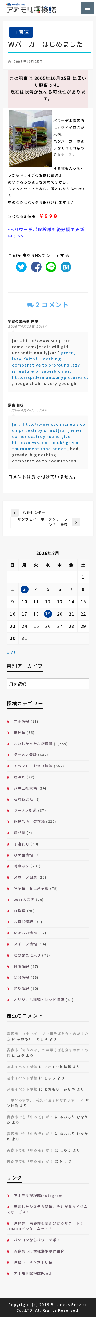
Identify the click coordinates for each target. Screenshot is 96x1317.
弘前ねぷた (23, 799)
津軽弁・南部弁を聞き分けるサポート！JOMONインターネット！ (45, 1226)
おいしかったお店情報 (33, 743)
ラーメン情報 (25, 754)
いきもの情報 (25, 932)
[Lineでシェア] (49, 266)
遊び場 (19, 832)
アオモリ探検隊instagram (38, 1195)
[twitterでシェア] (20, 266)
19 (48, 613)
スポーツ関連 (25, 877)
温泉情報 (21, 977)
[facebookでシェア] (35, 266)
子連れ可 (21, 843)
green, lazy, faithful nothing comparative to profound (43, 359)
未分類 (19, 732)
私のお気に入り (27, 955)
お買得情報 (23, 921)
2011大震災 (24, 899)
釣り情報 (21, 988)
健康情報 (21, 966)
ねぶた (19, 776)
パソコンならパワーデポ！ (37, 1239)
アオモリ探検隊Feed (32, 1273)
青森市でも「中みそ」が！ (30, 1116)
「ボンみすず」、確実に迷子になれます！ (43, 1100)
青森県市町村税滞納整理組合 (39, 1251)
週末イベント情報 (22, 1066)
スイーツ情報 (25, 943)
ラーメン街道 (25, 810)
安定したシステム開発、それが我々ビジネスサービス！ (47, 1209)
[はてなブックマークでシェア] (64, 266)
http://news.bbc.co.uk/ (38, 442)
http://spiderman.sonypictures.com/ (53, 377)
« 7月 (12, 652)
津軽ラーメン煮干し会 (33, 1262)
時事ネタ (21, 865)
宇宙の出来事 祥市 (23, 321)
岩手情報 (21, 721)
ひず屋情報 (23, 854)
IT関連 (21, 32)
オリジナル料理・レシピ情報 (39, 999)
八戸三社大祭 (25, 788)
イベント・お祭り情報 (33, 765)
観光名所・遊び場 (29, 821)
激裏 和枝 (16, 405)
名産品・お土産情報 (31, 888)
